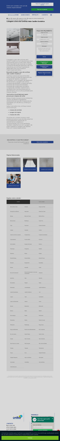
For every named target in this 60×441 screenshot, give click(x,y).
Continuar (30, 437)
